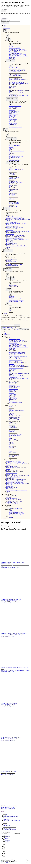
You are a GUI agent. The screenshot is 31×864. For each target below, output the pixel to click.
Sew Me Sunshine (7, 862)
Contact (5, 823)
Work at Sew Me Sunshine (9, 829)
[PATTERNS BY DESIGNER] (10, 168)
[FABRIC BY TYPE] (10, 66)
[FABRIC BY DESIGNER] (10, 104)
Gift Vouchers (6, 825)
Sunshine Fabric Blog (8, 828)
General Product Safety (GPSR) (10, 816)
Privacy (5, 814)
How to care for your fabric (9, 827)
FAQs (4, 824)
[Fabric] (7, 36)
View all (3, 811)
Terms (4, 815)
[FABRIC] (10, 45)
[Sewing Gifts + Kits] (7, 256)
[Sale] (10, 309)
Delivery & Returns (7, 818)
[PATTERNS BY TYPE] (10, 144)
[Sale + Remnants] (7, 274)
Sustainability (6, 819)
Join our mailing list (5, 832)
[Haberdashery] (7, 214)
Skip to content (4, 18)
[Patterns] (7, 135)
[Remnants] (10, 294)
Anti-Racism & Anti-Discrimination (11, 820)
